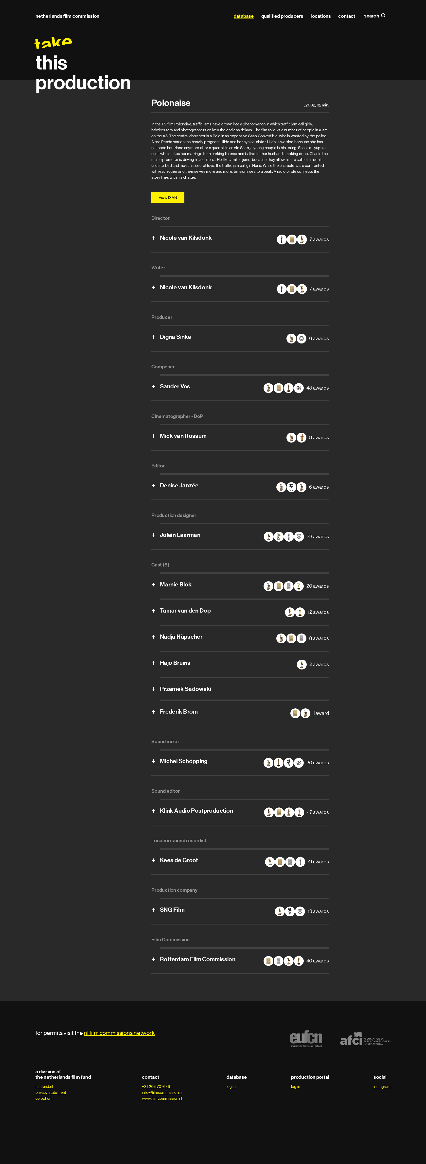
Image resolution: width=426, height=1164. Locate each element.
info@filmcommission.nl (162, 1092)
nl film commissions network (119, 1032)
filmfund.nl (44, 1086)
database (244, 16)
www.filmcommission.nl (162, 1098)
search (372, 16)
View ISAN (168, 197)
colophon (44, 1098)
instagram (381, 1086)
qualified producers (282, 16)
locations (321, 16)
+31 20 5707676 (156, 1086)
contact (346, 16)
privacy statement (51, 1092)
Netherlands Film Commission (68, 16)
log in (231, 1086)
